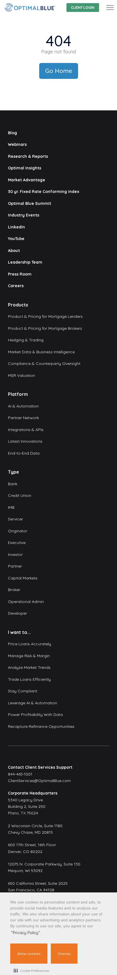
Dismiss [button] (64, 953)
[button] (31, 970)
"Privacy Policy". (26, 932)
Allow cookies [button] (28, 953)
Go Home (58, 70)
